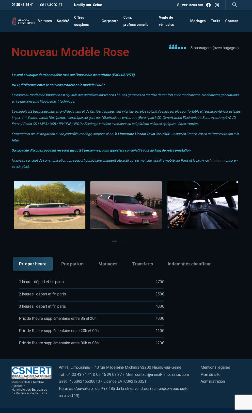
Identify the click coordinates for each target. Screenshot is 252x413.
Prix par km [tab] (72, 263)
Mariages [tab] (107, 263)
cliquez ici (218, 160)
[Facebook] (208, 5)
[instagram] (217, 5)
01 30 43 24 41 (23, 5)
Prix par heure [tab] (33, 263)
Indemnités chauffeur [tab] (189, 263)
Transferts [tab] (142, 263)
